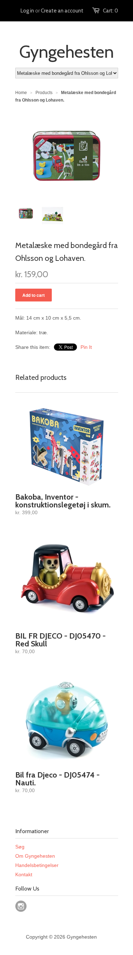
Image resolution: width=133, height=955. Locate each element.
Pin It (86, 347)
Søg (19, 847)
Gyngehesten (66, 52)
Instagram (21, 906)
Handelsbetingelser (37, 865)
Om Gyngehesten (35, 856)
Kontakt (23, 874)
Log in (27, 10)
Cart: (110, 10)
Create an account (62, 10)
